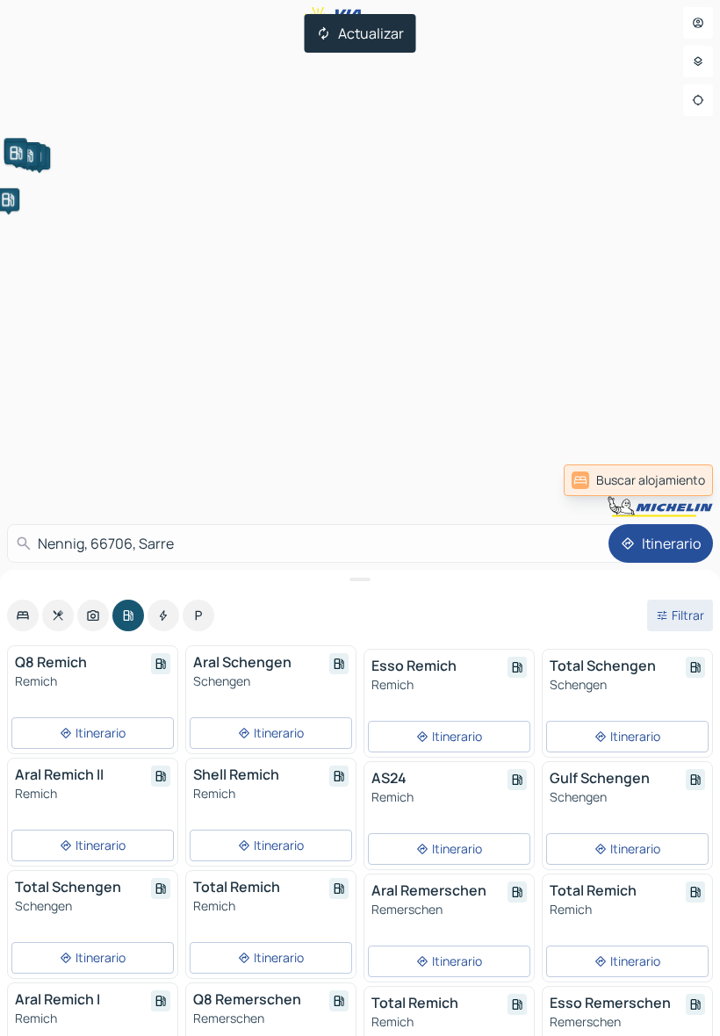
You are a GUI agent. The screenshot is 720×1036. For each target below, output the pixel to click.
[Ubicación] (698, 100)
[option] (23, 615)
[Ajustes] (698, 61)
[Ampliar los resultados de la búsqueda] (360, 579)
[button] (15, 152)
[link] (638, 480)
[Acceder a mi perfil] (698, 23)
